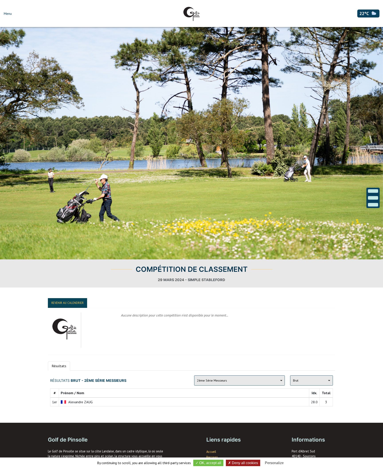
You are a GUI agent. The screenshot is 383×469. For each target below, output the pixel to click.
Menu (8, 13)
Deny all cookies (244, 463)
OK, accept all (209, 463)
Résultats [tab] (59, 366)
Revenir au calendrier (67, 303)
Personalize (274, 463)
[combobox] (239, 380)
